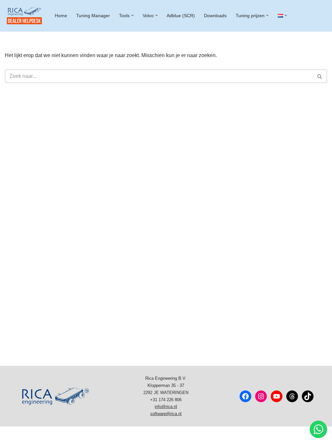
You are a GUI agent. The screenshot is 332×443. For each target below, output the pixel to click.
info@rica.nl (166, 406)
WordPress (87, 434)
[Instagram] (261, 396)
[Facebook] (245, 396)
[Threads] (292, 396)
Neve (11, 434)
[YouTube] (276, 396)
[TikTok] (308, 396)
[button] (132, 15)
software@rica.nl (166, 413)
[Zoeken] (320, 76)
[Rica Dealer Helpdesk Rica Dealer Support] (24, 15)
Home (61, 15)
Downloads (215, 15)
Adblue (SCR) (181, 15)
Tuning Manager (93, 15)
